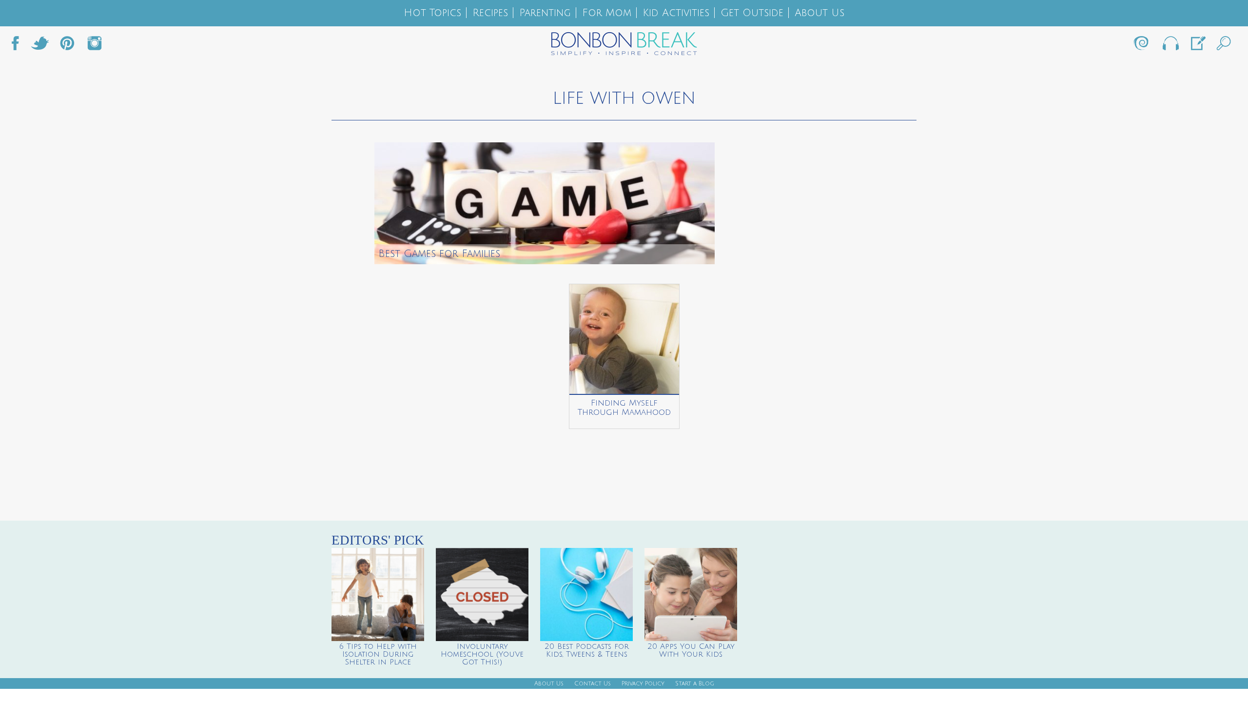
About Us (819, 13)
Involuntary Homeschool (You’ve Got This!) (482, 654)
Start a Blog (694, 684)
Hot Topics (432, 13)
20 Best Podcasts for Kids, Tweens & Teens (587, 650)
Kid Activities (676, 13)
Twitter (40, 46)
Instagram (94, 46)
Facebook (19, 46)
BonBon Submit (1197, 46)
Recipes (490, 13)
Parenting (545, 13)
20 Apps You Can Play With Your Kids (691, 650)
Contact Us (592, 684)
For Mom (606, 13)
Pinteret (67, 46)
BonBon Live (1170, 46)
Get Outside (752, 13)
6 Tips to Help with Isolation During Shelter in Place (378, 654)
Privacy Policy (643, 684)
